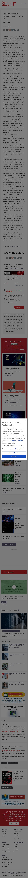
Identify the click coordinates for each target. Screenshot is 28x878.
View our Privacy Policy (16, 449)
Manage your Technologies (14, 452)
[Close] (25, 420)
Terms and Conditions (17, 440)
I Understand (14, 456)
